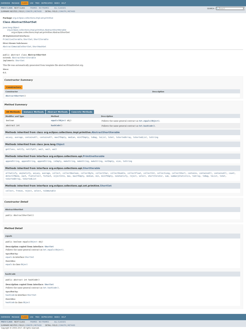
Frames (33, 8)
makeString (69, 161)
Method (38, 11)
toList (102, 137)
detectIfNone (12, 176)
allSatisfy (11, 173)
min (97, 176)
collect (56, 173)
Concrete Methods (81, 112)
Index (57, 3)
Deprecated (47, 3)
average (19, 137)
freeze (19, 191)
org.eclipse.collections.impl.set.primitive (33, 18)
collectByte (87, 173)
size (118, 161)
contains (192, 173)
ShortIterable (41, 39)
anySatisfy (25, 173)
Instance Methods (34, 112)
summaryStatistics (180, 176)
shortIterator (155, 176)
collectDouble (117, 173)
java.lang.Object (11, 27)
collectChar (102, 173)
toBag (94, 137)
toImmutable (49, 191)
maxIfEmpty (60, 137)
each (23, 176)
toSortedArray (123, 137)
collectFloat (134, 173)
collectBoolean (70, 173)
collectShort (178, 173)
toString (153, 137)
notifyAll (31, 149)
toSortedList (140, 137)
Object (62, 120)
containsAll (31, 137)
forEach (47, 176)
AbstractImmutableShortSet (17, 46)
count (231, 173)
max (68, 176)
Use (31, 3)
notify (20, 149)
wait (41, 149)
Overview (5, 3)
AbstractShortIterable (24, 58)
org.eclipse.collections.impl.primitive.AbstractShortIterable (36, 30)
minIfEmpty (83, 137)
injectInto (59, 176)
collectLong (163, 173)
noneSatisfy (121, 176)
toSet (111, 137)
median (71, 137)
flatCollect (34, 176)
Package (16, 3)
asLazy (9, 137)
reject (133, 176)
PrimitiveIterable (12, 39)
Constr (28, 11)
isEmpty (57, 161)
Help (63, 3)
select (142, 176)
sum (166, 176)
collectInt (149, 173)
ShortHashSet (39, 46)
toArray (196, 176)
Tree (37, 3)
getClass (10, 149)
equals (54, 120)
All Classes (60, 8)
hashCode (55, 125)
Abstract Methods (58, 112)
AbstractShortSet (15, 96)
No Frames (44, 8)
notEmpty (109, 161)
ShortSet (27, 39)
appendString (12, 161)
